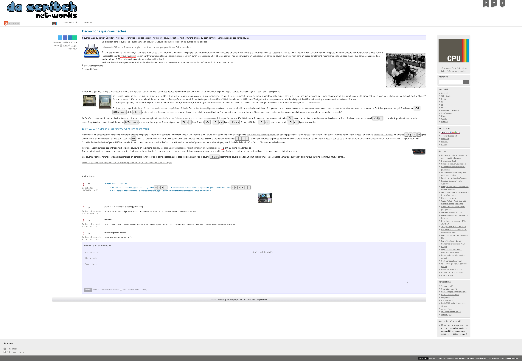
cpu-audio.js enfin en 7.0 (451, 311)
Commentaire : (90, 262)
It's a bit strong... (447, 275)
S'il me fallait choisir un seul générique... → (254, 299)
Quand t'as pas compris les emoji (454, 291)
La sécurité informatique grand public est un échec (453, 174)
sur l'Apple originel (383, 134)
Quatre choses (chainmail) (451, 260)
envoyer (88, 289)
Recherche (443, 76)
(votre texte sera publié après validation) (106, 289)
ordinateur (72, 48)
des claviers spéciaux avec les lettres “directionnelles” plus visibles (183, 147)
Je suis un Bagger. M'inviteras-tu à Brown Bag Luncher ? (455, 194)
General (444, 93)
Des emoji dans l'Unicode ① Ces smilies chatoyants (454, 231)
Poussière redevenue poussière (453, 163)
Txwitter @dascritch (449, 135)
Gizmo (65, 45)
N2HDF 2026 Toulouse (450, 294)
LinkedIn (444, 141)
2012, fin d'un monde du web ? (453, 226)
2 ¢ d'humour (446, 113)
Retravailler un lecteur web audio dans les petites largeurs (454, 156)
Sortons (444, 121)
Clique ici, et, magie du (454, 325)
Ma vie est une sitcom (450, 110)
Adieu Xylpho (446, 314)
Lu (442, 101)
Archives (88, 22)
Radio (443, 98)
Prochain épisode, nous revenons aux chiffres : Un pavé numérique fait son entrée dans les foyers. (127, 162)
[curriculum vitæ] (12, 23)
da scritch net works (93, 211)
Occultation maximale (449, 288)
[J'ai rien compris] (494, 7)
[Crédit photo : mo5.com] (265, 197)
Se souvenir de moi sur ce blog (135, 289)
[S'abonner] (486, 7)
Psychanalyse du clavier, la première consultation (451, 251)
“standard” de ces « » (191, 118)
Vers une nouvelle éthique (451, 212)
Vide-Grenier (446, 96)
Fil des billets (12, 348)
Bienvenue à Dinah (448, 160)
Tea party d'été (447, 286)
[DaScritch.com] (36, 23)
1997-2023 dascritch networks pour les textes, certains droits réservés (457, 358)
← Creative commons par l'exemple (221, 299)
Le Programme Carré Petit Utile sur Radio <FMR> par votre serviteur (453, 69)
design (73, 45)
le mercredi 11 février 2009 (64, 42)
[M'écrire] (502, 7)
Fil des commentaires (15, 352)
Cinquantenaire (447, 297)
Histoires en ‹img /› (449, 198)
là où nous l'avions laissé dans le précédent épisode (164, 108)
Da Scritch (89, 187)
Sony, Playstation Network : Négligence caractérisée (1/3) (453, 242)
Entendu (444, 107)
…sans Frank (446, 308)
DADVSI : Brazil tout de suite (452, 272)
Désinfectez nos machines (451, 269)
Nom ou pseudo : (90, 250)
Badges (444, 246)
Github (444, 144)
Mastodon (445, 138)
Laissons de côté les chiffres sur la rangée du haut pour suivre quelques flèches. (138, 47)
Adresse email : (90, 256)
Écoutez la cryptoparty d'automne (454, 178)
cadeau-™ (184, 55)
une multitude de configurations (261, 134)
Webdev (444, 118)
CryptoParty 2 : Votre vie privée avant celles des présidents (453, 202)
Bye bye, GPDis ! (447, 300)
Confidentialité (70, 22)
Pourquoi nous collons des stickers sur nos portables (455, 188)
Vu (442, 104)
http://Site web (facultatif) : (261, 250)
